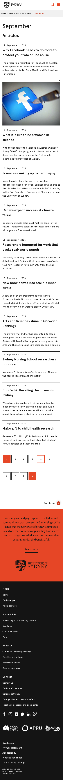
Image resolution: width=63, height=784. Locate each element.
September (39, 13)
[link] (31, 595)
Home (3, 13)
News (29, 13)
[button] (52, 5)
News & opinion (16, 13)
